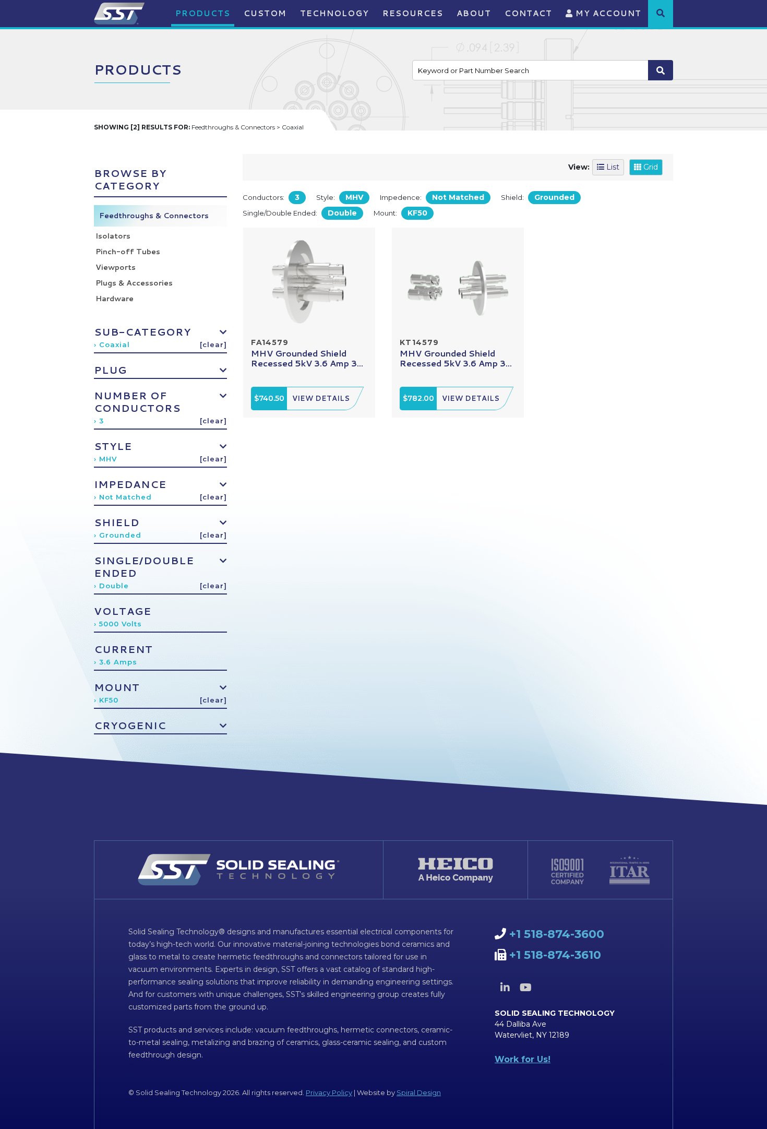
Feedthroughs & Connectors (154, 215)
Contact (528, 13)
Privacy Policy (329, 1092)
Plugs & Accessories (134, 283)
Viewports (115, 267)
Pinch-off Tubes (127, 251)
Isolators (112, 236)
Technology (334, 13)
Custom (265, 13)
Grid (649, 167)
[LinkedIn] (505, 987)
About (474, 13)
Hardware (114, 298)
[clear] (213, 344)
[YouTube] (525, 987)
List (611, 167)
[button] (660, 13)
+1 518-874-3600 (556, 934)
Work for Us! (522, 1059)
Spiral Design (419, 1092)
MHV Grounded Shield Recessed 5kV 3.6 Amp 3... (307, 358)
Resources (412, 13)
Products (202, 13)
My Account (607, 13)
